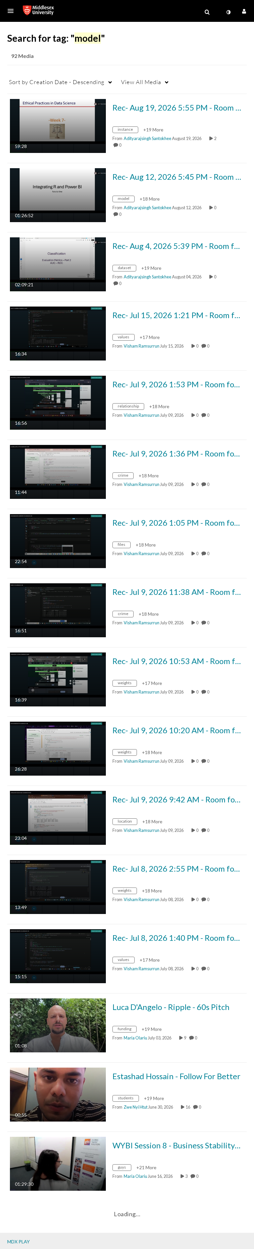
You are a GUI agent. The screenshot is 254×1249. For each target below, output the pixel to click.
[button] (12, 11)
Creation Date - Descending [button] (57, 81)
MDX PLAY (18, 1241)
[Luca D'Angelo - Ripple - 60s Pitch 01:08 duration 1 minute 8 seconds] (58, 1025)
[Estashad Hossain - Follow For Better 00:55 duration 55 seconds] (58, 1094)
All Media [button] (141, 81)
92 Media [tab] (22, 56)
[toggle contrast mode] (228, 12)
